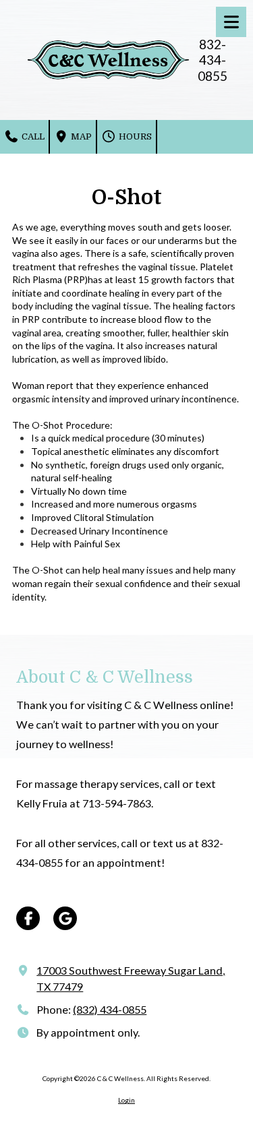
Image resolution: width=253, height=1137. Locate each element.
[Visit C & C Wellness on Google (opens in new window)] (65, 918)
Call (32, 136)
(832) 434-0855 (109, 1009)
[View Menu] (231, 22)
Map (80, 136)
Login (126, 1100)
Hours (134, 136)
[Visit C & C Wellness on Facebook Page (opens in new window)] (28, 918)
